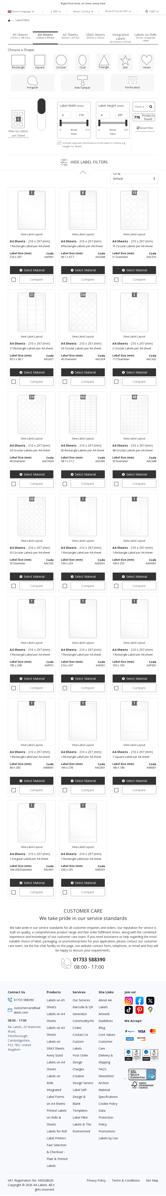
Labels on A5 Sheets (56, 1003)
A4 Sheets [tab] (45, 35)
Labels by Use (108, 1138)
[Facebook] (140, 1000)
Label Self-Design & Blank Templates (80, 1100)
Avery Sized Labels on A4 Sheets (56, 1062)
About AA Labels (105, 1003)
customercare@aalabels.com (27, 1010)
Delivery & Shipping (106, 1058)
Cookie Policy (108, 1104)
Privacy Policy (96, 1180)
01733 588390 (24, 1000)
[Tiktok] (129, 1009)
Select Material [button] (34, 270)
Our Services (81, 1000)
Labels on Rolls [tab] (145, 37)
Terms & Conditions (126, 1180)
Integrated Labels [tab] (120, 38)
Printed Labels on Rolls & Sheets (57, 1117)
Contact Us (80, 1035)
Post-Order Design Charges (80, 1062)
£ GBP (54, 11)
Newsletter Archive (106, 1079)
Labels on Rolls (53, 1079)
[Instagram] (129, 1000)
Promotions (107, 1131)
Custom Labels (78, 1044)
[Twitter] (150, 1000)
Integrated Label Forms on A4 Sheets (56, 1097)
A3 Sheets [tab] (70, 35)
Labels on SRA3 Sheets (55, 1044)
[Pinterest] (140, 1009)
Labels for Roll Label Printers (57, 1134)
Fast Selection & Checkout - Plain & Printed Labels (57, 1155)
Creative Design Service (83, 1079)
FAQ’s (103, 1069)
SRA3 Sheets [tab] (95, 35)
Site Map (152, 1180)
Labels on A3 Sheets (56, 1031)
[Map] (150, 1009)
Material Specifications (108, 1093)
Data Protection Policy (106, 1117)
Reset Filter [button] (146, 128)
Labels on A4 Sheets (56, 1017)
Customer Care (105, 1044)
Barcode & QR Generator (83, 1010)
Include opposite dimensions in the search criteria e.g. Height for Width (94, 144)
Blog (102, 1028)
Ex (116, 11)
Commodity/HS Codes (83, 1024)
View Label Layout (32, 234)
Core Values (107, 1035)
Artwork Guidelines (106, 1017)
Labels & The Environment (82, 1127)
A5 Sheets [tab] (20, 35)
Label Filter (80, 1117)
